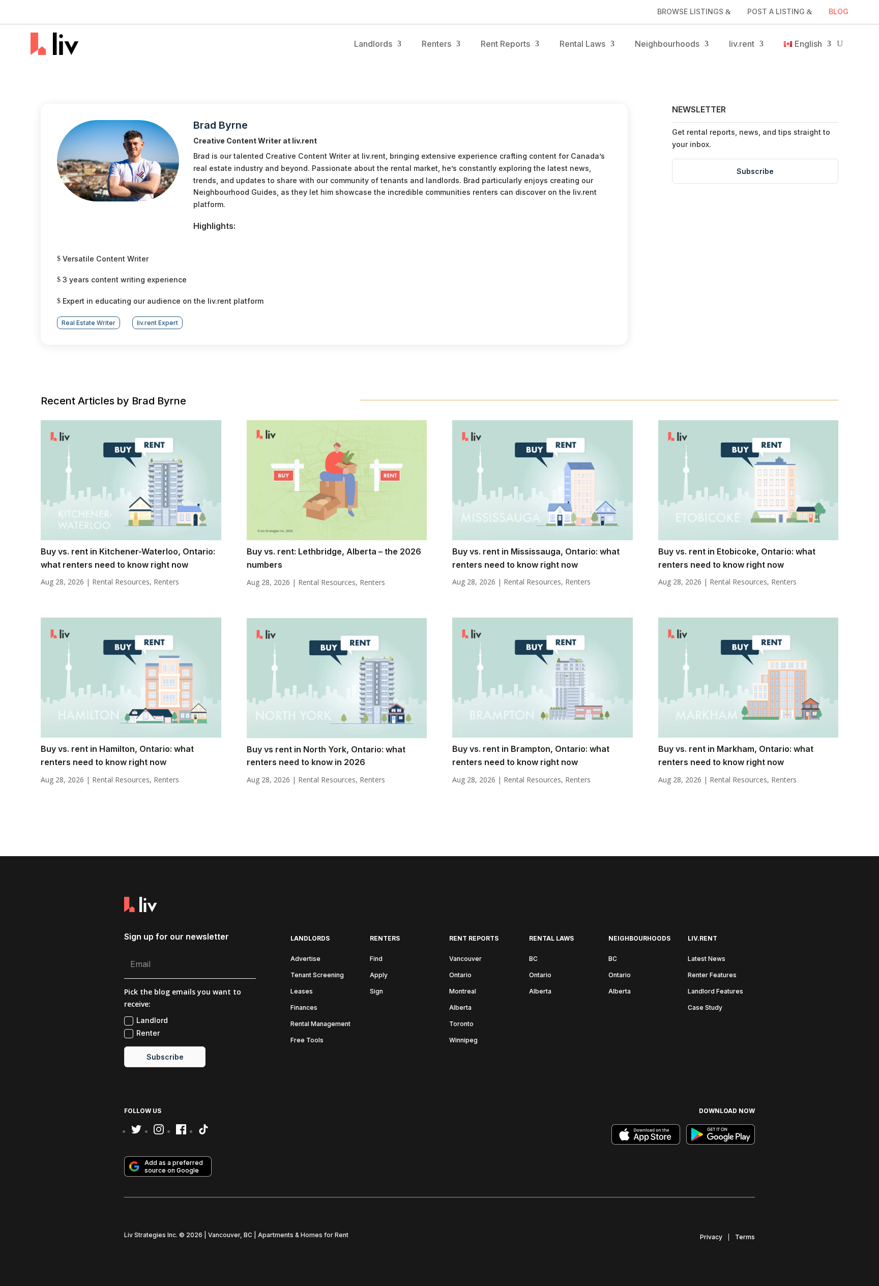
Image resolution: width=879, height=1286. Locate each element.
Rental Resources (121, 582)
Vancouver (465, 958)
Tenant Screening (317, 975)
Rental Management (320, 1024)
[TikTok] (203, 1129)
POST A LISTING (776, 12)
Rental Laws (582, 44)
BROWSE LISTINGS (690, 12)
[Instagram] (159, 1129)
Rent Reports (505, 44)
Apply (379, 975)
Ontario (460, 975)
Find (376, 958)
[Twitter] (136, 1129)
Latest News (706, 958)
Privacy (711, 1237)
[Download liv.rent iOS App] (645, 1134)
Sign (376, 991)
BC (533, 958)
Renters (436, 44)
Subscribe (755, 171)
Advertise (305, 958)
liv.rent (741, 44)
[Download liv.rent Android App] (720, 1134)
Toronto (461, 1024)
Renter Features (712, 975)
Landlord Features (715, 991)
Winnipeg (463, 1040)
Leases (301, 991)
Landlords (373, 44)
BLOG (838, 12)
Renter (148, 1033)
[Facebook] (181, 1129)
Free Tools (307, 1040)
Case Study (705, 1007)
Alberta (460, 1007)
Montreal (462, 991)
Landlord (152, 1020)
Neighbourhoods (667, 44)
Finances (303, 1007)
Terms (745, 1237)
